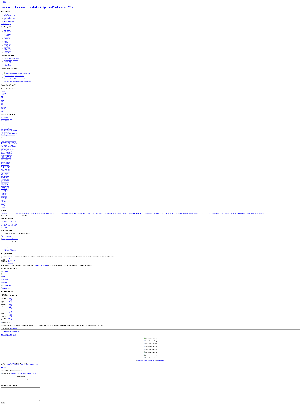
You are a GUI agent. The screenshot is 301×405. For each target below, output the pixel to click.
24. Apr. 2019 (10, 319)
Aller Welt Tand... (5, 173)
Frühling (71, 213)
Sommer (214, 213)
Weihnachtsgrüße (5, 176)
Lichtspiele (137, 214)
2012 (8, 223)
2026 (5, 227)
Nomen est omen (5, 182)
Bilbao (2, 94)
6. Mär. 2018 (10, 316)
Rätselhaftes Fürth (5, 172)
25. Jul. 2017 (10, 313)
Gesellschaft (86, 213)
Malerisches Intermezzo (6, 153)
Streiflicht (3, 204)
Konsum (115, 213)
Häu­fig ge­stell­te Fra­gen (9, 15)
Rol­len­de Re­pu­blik (8, 61)
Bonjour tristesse (5, 179)
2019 (15, 224)
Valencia (3, 108)
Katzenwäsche (4, 190)
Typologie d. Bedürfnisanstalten (8, 141)
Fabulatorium (7, 38)
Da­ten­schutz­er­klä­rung (9, 21)
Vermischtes (7, 52)
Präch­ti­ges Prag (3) (16, 331)
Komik (110, 213)
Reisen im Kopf (4, 189)
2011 (5, 223)
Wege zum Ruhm (5, 180)
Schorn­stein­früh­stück (9, 62)
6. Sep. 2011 (10, 307)
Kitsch (106, 213)
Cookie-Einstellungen (6, 24)
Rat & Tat (204, 213)
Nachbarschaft (183, 213)
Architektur (4, 213)
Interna (5, 40)
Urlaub (247, 213)
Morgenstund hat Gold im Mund (9, 143)
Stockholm (3, 107)
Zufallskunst (4, 197)
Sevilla (2, 105)
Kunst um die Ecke (5, 170)
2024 (15, 226)
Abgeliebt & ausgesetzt (6, 155)
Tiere (243, 213)
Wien (2, 111)
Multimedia (168, 213)
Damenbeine (4, 196)
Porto (2, 103)
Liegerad (142, 213)
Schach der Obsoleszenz (7, 152)
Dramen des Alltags (5, 165)
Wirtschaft (261, 213)
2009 (15, 221)
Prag (2, 104)
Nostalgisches (7, 44)
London (3, 98)
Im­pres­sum (6, 14)
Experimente (47, 213)
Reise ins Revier (5, 132)
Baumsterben (4, 191)
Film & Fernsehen (55, 213)
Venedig (3, 110)
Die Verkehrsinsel (5, 120)
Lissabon (3, 97)
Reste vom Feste (5, 183)
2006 (5, 221)
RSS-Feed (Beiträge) (9, 249)
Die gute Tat (4, 198)
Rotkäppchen (4, 193)
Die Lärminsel (4, 117)
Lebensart (124, 213)
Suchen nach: (4, 215)
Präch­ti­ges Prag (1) (6, 331)
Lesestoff (130, 213)
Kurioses (6, 42)
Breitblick (3, 207)
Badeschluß (3, 200)
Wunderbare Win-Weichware (8, 148)
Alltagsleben (7, 30)
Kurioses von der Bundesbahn (8, 146)
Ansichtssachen (7, 31)
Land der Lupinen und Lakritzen (9, 130)
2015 (2, 224)
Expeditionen (7, 37)
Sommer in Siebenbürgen (7, 129)
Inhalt (4, 2)
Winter (256, 213)
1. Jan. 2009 (10, 302)
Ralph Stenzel (13, 328)
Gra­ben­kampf (7, 65)
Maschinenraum (148, 213)
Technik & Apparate (236, 213)
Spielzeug (226, 213)
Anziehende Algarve (6, 127)
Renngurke (209, 213)
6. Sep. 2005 (10, 299)
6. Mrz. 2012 (10, 310)
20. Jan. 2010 (10, 304)
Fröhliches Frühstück (6, 158)
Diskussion (4, 367)
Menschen (156, 213)
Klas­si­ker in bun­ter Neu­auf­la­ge (11, 58)
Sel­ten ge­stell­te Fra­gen (9, 18)
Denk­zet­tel (6, 20)
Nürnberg (195, 213)
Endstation (3, 203)
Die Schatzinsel (4, 121)
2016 (5, 224)
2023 (12, 226)
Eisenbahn (40, 213)
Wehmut (251, 213)
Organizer (199, 213)
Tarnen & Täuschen (5, 162)
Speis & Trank (220, 213)
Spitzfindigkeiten (8, 49)
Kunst (119, 213)
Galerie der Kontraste (6, 156)
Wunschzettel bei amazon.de (40, 265)
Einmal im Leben (5, 184)
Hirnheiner (3, 201)
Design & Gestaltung (30, 213)
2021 (5, 226)
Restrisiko (3, 206)
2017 (9, 224)
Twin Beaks (7, 64)
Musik (177, 213)
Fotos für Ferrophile (6, 160)
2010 (2, 223)
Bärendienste (4, 194)
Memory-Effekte (5, 186)
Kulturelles (6, 41)
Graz (2, 96)
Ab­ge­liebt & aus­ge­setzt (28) (11, 60)
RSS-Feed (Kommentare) (10, 250)
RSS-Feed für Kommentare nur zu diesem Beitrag (23, 373)
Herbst (102, 213)
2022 (9, 226)
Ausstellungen (10, 213)
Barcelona (3, 93)
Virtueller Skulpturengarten (7, 151)
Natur (190, 213)
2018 (12, 224)
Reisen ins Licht (5, 187)
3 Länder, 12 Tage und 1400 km (9, 133)
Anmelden (6, 247)
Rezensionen (7, 47)
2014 (15, 223)
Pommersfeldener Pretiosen (7, 149)
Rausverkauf (7, 45)
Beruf (16, 213)
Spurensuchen (7, 51)
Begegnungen (7, 32)
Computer (20, 213)
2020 (2, 226)
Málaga (2, 100)
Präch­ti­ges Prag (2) (8, 335)
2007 (9, 221)
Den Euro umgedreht (6, 159)
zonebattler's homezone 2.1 (37, 7)
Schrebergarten (7, 48)
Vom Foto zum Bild (5, 167)
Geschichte (80, 213)
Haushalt (98, 213)
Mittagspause (163, 213)
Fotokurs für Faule (5, 169)
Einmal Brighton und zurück (8, 135)
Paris (2, 101)
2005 (2, 221)
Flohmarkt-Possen (5, 175)
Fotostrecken (64, 213)
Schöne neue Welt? (5, 163)
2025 (2, 227)
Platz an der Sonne (5, 166)
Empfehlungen (7, 34)
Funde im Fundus (5, 177)
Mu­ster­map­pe (7, 17)
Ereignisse (6, 35)
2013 (12, 223)
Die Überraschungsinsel (6, 119)
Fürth (75, 213)
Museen (174, 213)
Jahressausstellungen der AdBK (8, 142)
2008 (12, 221)
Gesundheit (93, 213)
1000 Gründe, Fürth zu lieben (8, 145)
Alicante (3, 91)
